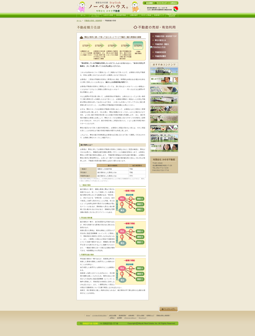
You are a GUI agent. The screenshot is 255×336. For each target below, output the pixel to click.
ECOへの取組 (146, 15)
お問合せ (112, 317)
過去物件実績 (121, 15)
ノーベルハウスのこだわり (95, 15)
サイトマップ (142, 317)
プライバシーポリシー (130, 317)
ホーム (83, 15)
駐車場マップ (159, 15)
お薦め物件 (134, 15)
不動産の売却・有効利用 (171, 15)
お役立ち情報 (108, 15)
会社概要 (119, 317)
